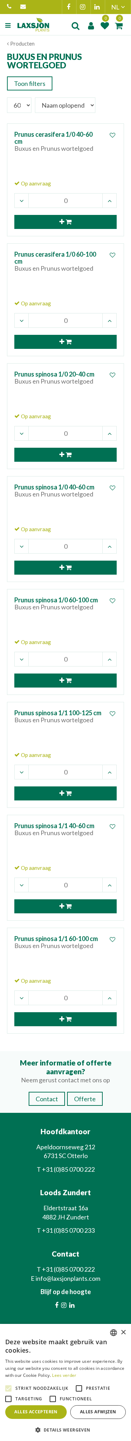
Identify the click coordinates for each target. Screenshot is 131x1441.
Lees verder (64, 1375)
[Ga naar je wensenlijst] (105, 25)
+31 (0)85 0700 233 (68, 1230)
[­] (8, 25)
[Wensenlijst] (105, 25)
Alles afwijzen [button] (98, 1412)
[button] (65, 1429)
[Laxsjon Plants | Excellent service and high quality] (33, 25)
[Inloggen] (91, 25)
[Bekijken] (119, 25)
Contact (47, 1099)
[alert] (65, 1382)
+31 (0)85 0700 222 (10, 7)
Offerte (85, 1099)
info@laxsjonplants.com (24, 7)
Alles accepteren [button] (35, 1412)
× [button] (123, 1332)
